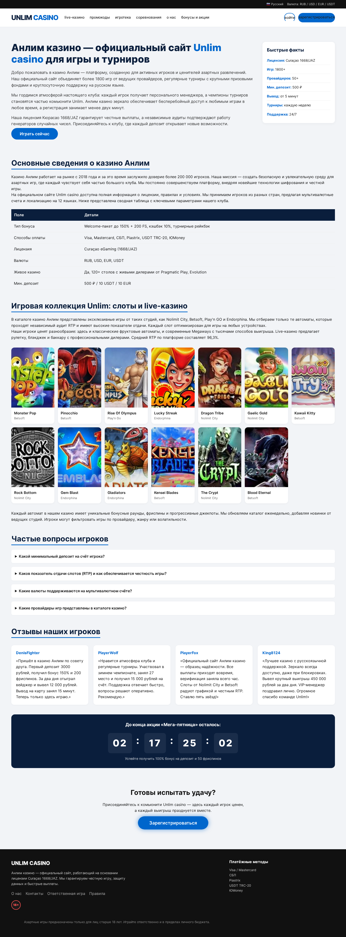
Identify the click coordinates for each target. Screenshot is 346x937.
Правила (97, 893)
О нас (16, 893)
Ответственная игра (66, 893)
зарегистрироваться (316, 17)
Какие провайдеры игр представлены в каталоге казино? (73, 608)
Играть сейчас (34, 133)
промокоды (100, 17)
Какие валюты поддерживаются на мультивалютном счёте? (75, 591)
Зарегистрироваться (173, 823)
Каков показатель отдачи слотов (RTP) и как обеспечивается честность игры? (93, 573)
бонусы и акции (195, 17)
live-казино (74, 17)
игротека (123, 17)
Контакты (34, 893)
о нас (171, 17)
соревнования (148, 17)
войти (290, 17)
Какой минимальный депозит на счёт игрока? (62, 556)
